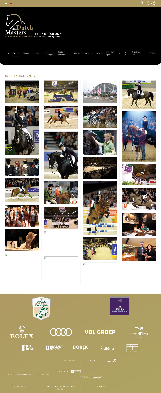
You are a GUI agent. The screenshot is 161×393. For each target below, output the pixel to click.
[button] (154, 374)
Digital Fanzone (61, 53)
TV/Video (152, 53)
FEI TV (125, 53)
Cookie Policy (101, 386)
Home (7, 53)
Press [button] (98, 53)
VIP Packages (49, 53)
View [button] (22, 92)
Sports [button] (87, 53)
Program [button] (26, 53)
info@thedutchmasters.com (16, 374)
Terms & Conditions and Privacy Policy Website (60, 387)
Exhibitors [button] (76, 53)
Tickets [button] (37, 53)
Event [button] (15, 53)
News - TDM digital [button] (110, 53)
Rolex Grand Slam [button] (136, 53)
